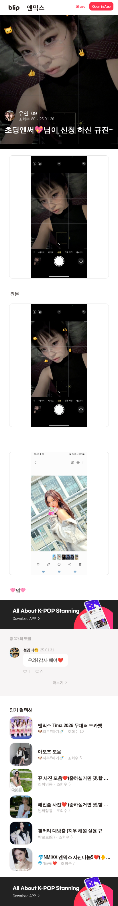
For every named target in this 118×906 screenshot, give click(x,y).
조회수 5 (75, 758)
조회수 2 (63, 810)
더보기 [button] (58, 682)
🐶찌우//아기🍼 (51, 731)
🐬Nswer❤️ (47, 863)
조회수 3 (65, 837)
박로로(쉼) (46, 837)
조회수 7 (68, 863)
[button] (80, 7)
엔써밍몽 (45, 784)
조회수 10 (76, 731)
